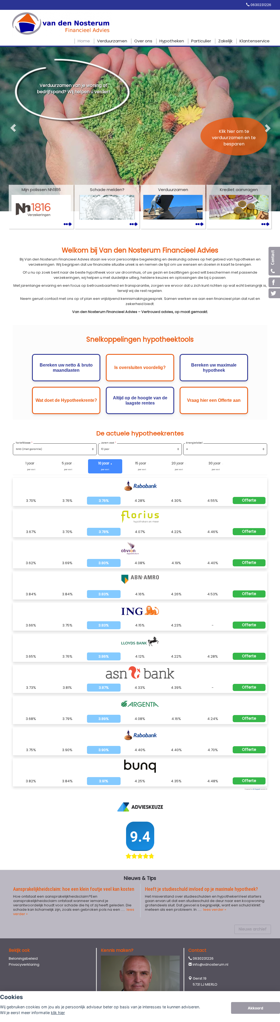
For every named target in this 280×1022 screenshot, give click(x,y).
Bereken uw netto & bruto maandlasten (66, 368)
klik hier (58, 1012)
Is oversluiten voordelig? (140, 367)
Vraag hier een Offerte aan (214, 400)
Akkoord (255, 1008)
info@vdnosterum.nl (210, 964)
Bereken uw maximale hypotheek (214, 368)
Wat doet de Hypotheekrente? (66, 400)
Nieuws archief (253, 929)
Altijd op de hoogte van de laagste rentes (140, 400)
